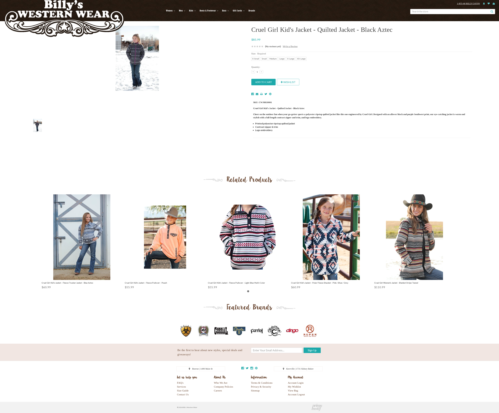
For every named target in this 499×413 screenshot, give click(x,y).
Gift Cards (238, 10)
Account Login (296, 382)
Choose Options (82, 239)
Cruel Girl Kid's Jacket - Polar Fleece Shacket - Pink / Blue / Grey (319, 283)
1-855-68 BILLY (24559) (468, 3)
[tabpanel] (81, 242)
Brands (251, 10)
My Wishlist (294, 386)
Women (169, 10)
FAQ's (180, 382)
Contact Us (183, 394)
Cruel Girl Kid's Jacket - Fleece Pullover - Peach (146, 283)
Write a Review (290, 46)
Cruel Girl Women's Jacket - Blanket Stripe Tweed (396, 283)
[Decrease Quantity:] (253, 71)
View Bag (293, 390)
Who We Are (220, 382)
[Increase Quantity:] (261, 71)
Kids (191, 10)
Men (181, 10)
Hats (224, 10)
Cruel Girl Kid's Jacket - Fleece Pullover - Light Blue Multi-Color (236, 283)
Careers (218, 390)
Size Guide (183, 390)
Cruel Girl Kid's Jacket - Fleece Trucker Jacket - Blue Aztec (67, 283)
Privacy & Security (261, 386)
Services (181, 386)
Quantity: (255, 67)
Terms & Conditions (262, 382)
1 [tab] (248, 291)
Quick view (82, 235)
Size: (258, 53)
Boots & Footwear (208, 10)
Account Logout (296, 394)
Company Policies (223, 386)
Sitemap (255, 390)
